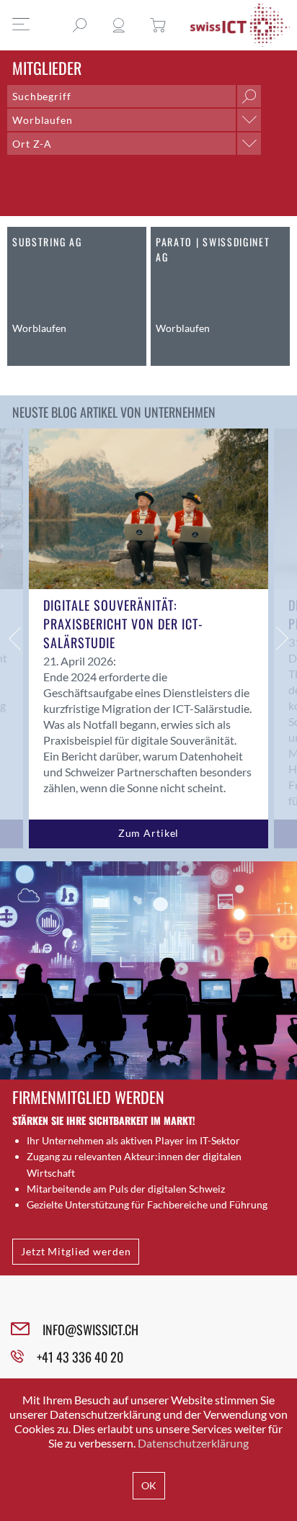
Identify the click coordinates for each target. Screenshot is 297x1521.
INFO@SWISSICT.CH (90, 1329)
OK (148, 1485)
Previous (14, 638)
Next (282, 638)
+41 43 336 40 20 (80, 1357)
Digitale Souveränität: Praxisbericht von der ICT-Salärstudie (123, 624)
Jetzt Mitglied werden (75, 1251)
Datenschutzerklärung (193, 1443)
